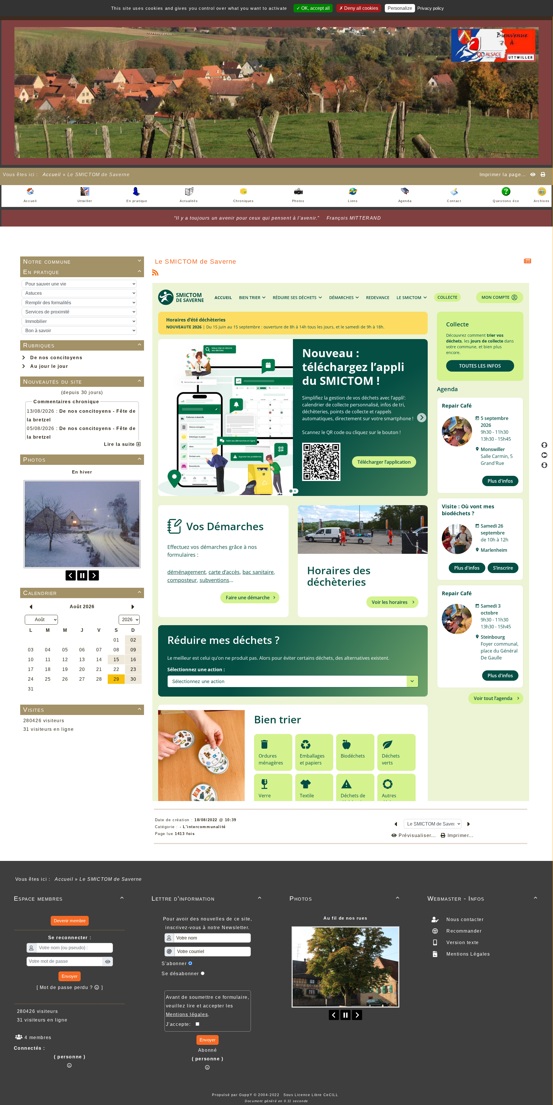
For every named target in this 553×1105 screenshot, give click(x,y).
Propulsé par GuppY (232, 1095)
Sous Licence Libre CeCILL (311, 1095)
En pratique (82, 271)
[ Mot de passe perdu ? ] (70, 987)
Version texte (462, 942)
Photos (82, 459)
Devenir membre (70, 920)
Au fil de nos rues (345, 918)
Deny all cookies (360, 8)
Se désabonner (180, 973)
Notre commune (82, 261)
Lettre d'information (206, 898)
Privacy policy (430, 8)
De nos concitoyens (54, 357)
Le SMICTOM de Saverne (196, 261)
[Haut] (544, 445)
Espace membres (69, 898)
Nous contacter (464, 919)
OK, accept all (315, 8)
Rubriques (82, 345)
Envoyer (69, 976)
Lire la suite (120, 444)
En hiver (82, 471)
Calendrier (82, 592)
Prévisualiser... (417, 835)
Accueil (52, 174)
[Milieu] (544, 455)
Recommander (463, 931)
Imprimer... (460, 835)
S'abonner (174, 963)
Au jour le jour (47, 366)
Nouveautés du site (82, 381)
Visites (82, 709)
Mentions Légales (467, 954)
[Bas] (544, 465)
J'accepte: (181, 1024)
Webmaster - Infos (482, 898)
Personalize (400, 8)
